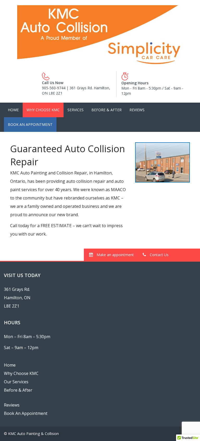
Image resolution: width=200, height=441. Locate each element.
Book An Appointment (30, 124)
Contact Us (158, 254)
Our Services (16, 382)
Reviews (137, 109)
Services (75, 109)
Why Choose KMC (43, 109)
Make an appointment (115, 254)
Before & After (106, 109)
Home (13, 109)
